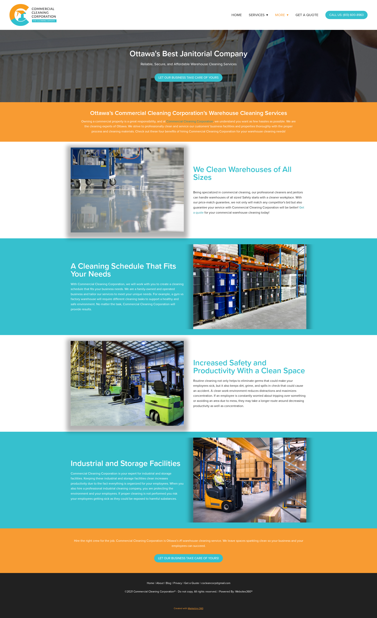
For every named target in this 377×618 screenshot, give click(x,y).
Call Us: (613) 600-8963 (346, 15)
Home (237, 14)
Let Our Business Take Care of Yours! (188, 558)
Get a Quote (307, 14)
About (160, 583)
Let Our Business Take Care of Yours (188, 77)
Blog (168, 583)
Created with (188, 608)
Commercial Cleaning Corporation (189, 121)
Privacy (177, 583)
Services (258, 14)
